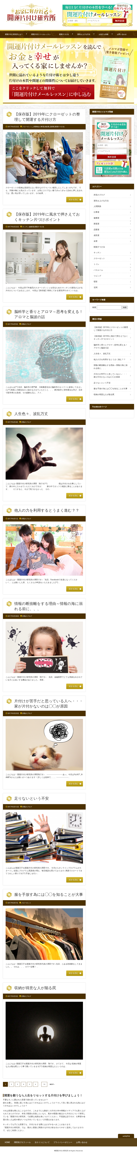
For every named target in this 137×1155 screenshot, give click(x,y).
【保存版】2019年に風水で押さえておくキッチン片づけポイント (111, 337)
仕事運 (41, 127)
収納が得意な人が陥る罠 (35, 988)
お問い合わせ (122, 34)
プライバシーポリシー (63, 1142)
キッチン (25, 227)
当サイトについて (42, 1142)
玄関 (95, 287)
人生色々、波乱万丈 (31, 414)
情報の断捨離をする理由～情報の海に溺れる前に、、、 (110, 366)
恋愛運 (52, 127)
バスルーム (98, 270)
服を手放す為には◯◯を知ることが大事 (48, 894)
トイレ (96, 264)
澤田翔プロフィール (22, 1142)
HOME (7, 1142)
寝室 (95, 281)
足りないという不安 (31, 798)
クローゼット (27, 127)
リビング (97, 276)
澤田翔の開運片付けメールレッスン (97, 10)
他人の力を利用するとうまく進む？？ (46, 510)
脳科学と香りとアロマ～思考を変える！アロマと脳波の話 (110, 346)
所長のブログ (26, 324)
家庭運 (46, 127)
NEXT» (52, 1084)
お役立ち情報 (103, 34)
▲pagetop (126, 1136)
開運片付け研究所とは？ (14, 34)
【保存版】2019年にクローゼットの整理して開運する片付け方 (111, 328)
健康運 (31, 227)
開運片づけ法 (64, 34)
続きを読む (73, 199)
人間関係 (35, 127)
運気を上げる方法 (83, 34)
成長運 (96, 235)
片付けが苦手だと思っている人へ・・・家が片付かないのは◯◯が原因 (110, 375)
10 (44, 1084)
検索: (94, 307)
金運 (95, 241)
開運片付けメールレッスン (41, 34)
